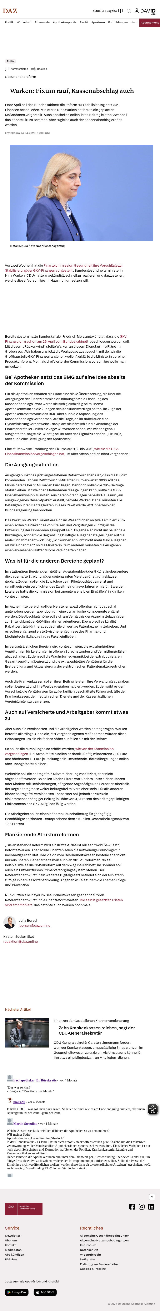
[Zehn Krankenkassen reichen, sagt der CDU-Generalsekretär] (27, 1039)
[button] (10, 11)
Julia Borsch (28, 920)
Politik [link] (10, 61)
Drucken (42, 69)
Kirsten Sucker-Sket (18, 936)
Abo (150, 22)
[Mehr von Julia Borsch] (9, 923)
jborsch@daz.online (34, 925)
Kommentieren (19, 69)
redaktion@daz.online (20, 941)
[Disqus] (79, 1125)
